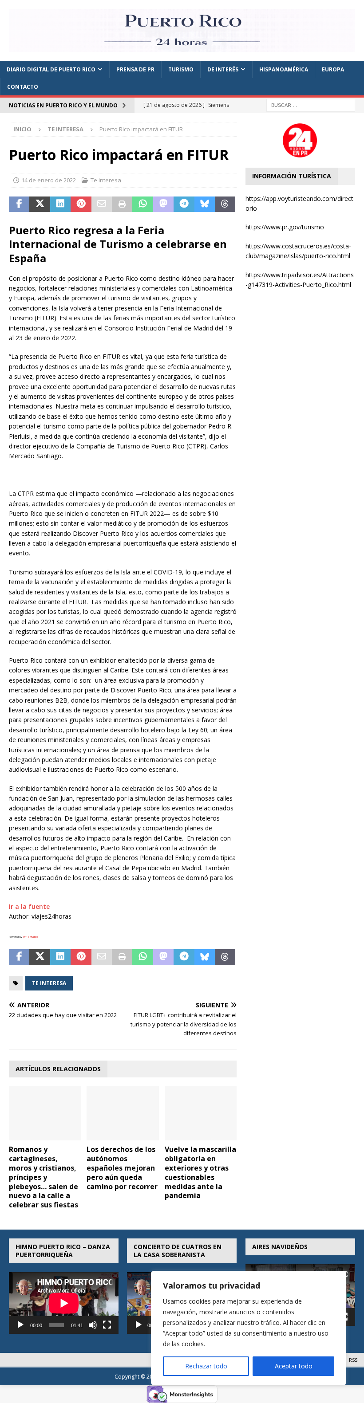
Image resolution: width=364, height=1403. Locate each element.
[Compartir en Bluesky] (204, 204)
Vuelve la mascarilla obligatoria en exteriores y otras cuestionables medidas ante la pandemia (200, 1172)
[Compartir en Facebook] (19, 204)
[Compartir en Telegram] (184, 204)
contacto (22, 86)
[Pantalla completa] (107, 1324)
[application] (64, 1303)
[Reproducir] (20, 1324)
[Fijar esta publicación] (81, 204)
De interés (222, 69)
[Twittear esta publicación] (39, 204)
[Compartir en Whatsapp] (142, 204)
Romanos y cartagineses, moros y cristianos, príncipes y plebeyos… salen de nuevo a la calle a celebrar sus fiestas (43, 1177)
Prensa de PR (135, 69)
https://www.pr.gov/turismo (284, 227)
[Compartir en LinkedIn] (60, 204)
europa (333, 69)
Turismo (181, 69)
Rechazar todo (206, 1366)
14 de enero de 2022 (48, 180)
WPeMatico (30, 937)
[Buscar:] (310, 105)
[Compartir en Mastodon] (163, 204)
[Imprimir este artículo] (122, 204)
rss (353, 1359)
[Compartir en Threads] (225, 204)
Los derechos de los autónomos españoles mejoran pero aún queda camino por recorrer (122, 1167)
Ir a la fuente (29, 906)
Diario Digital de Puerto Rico (51, 69)
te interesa (49, 983)
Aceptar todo (294, 1366)
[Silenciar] (92, 1324)
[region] (248, 1328)
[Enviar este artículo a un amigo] (101, 204)
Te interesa (106, 180)
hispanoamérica (283, 69)
